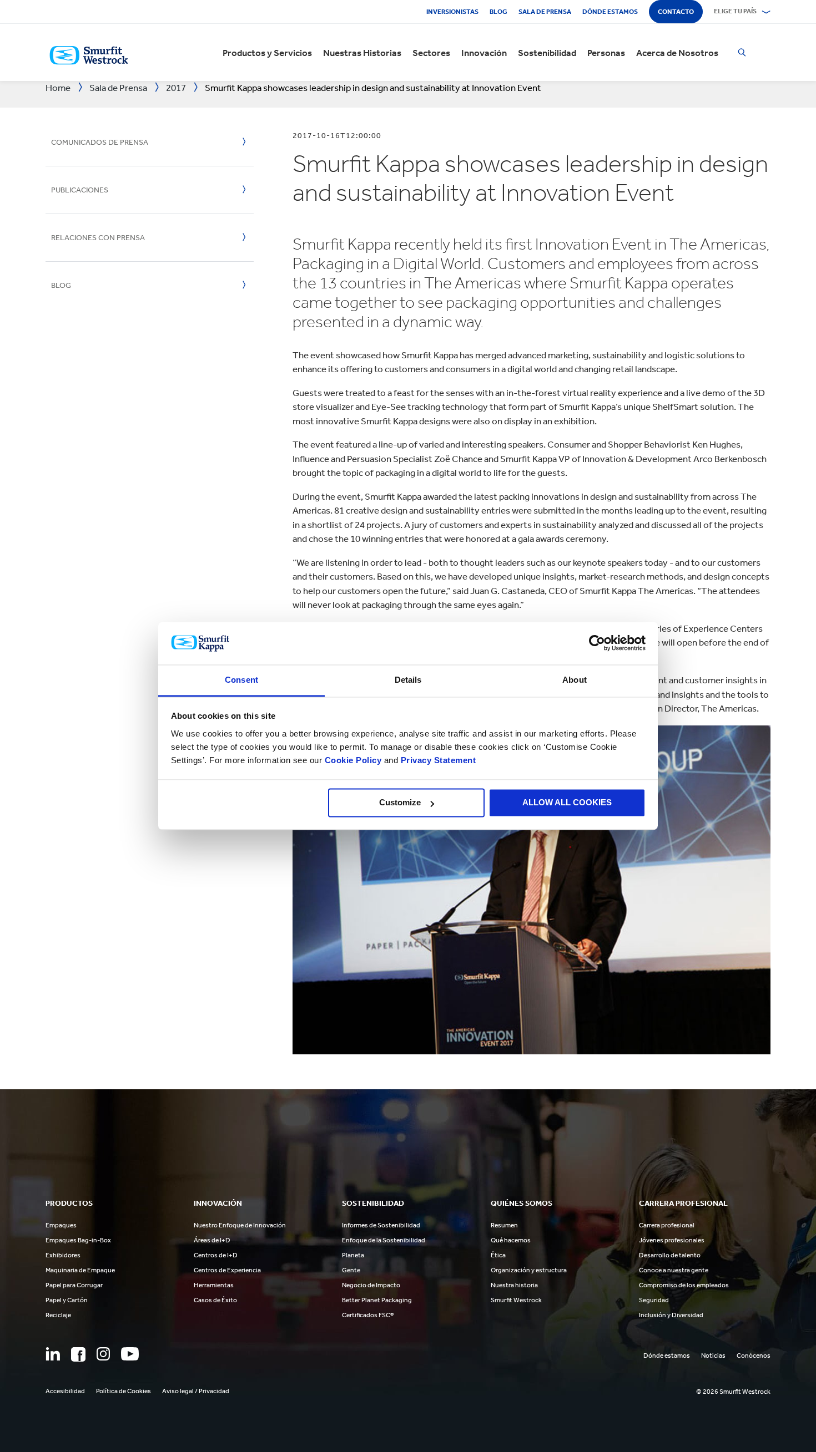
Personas (606, 52)
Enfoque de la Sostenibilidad (383, 1240)
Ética (498, 1255)
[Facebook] (78, 1354)
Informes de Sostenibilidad (381, 1225)
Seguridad (654, 1300)
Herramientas (214, 1285)
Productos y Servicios (267, 52)
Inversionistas (452, 12)
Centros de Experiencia (227, 1270)
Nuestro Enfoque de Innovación (240, 1225)
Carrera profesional (666, 1225)
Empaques (61, 1225)
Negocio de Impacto (371, 1285)
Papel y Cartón (67, 1300)
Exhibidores (63, 1255)
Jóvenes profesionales (671, 1240)
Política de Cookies (123, 1391)
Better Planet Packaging (377, 1300)
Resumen (504, 1225)
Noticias (713, 1355)
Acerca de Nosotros (677, 52)
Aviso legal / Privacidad (195, 1391)
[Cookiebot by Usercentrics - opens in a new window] (597, 643)
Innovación (484, 52)
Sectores (431, 52)
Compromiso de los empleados (684, 1285)
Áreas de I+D (212, 1240)
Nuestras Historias (362, 52)
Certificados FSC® (368, 1315)
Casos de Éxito (215, 1300)
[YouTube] (130, 1353)
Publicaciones (79, 190)
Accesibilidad (65, 1391)
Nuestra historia (514, 1285)
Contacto (676, 12)
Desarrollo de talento (670, 1255)
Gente (351, 1270)
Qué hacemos (511, 1240)
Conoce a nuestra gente (673, 1270)
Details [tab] (408, 679)
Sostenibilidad (547, 52)
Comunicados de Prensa (99, 142)
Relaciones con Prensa (98, 237)
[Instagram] (103, 1353)
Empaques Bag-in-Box (78, 1240)
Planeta (353, 1255)
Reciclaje (58, 1315)
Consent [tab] (241, 679)
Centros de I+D (216, 1255)
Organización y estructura (529, 1270)
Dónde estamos (610, 12)
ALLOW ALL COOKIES (567, 803)
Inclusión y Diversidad (671, 1315)
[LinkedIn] (53, 1353)
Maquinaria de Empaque (80, 1270)
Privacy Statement (437, 760)
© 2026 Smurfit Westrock (733, 1391)
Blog (498, 12)
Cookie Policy (353, 760)
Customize (400, 803)
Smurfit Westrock (516, 1300)
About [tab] (574, 679)
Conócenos (753, 1355)
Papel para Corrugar (74, 1285)
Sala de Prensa (544, 12)
